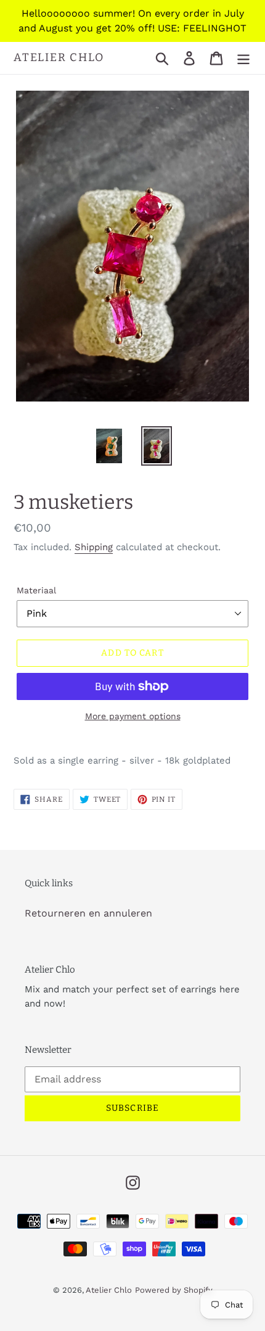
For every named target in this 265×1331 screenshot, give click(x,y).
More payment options (133, 716)
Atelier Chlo (59, 57)
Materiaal (36, 590)
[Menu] (243, 58)
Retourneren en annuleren (88, 913)
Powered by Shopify (174, 1290)
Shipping (94, 547)
